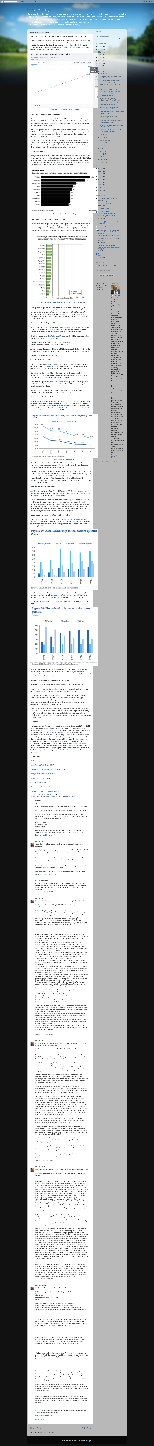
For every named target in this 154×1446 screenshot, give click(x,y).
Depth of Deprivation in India (40, 778)
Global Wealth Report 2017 (66, 327)
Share (98, 31)
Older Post (86, 1428)
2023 (100, 55)
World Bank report (49, 364)
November (103, 134)
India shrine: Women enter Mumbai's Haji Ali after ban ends (109, 202)
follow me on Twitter (117, 39)
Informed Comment (105, 227)
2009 (100, 185)
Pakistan (54, 796)
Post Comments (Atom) (47, 1432)
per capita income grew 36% (46, 132)
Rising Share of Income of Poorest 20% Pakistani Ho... (110, 121)
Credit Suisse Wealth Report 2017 (42, 765)
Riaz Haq (38, 841)
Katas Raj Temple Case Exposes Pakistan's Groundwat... (110, 130)
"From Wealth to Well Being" (58, 382)
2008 (100, 187)
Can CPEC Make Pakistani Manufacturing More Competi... (110, 90)
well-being (51, 366)
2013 (100, 174)
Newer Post (35, 1428)
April (101, 154)
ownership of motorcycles (62, 595)
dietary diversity (62, 684)
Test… (100, 255)
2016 (100, 165)
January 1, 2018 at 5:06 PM (44, 892)
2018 (100, 68)
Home (61, 1428)
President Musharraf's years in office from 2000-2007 (70, 408)
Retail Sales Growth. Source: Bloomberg (64, 214)
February (103, 159)
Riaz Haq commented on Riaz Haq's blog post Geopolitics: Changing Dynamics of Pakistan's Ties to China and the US (109, 237)
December (103, 73)
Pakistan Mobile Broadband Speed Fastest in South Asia (110, 108)
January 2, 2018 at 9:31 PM (44, 1160)
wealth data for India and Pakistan (54, 336)
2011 (100, 179)
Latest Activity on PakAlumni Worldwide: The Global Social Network (108, 231)
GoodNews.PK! (103, 212)
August (102, 143)
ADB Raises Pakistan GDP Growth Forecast (44, 791)
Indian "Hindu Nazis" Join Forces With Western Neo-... (110, 94)
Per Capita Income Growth (67, 796)
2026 (100, 46)
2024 (100, 52)
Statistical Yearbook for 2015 (71, 145)
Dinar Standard (103, 208)
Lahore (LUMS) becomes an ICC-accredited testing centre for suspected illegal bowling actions (108, 215)
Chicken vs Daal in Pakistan (40, 782)
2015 (100, 168)
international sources (59, 43)
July (101, 145)
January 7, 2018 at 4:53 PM (44, 1279)
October (103, 137)
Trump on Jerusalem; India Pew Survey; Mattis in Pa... (109, 117)
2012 (100, 176)
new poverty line (43, 471)
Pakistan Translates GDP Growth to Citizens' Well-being (49, 769)
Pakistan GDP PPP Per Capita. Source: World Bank (64, 109)
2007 (100, 190)
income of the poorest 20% (78, 47)
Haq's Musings (39, 10)
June (102, 148)
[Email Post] (55, 794)
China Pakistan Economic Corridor (42, 787)
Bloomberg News (55, 162)
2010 (100, 182)
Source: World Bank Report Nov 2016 (64, 459)
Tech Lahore (102, 254)
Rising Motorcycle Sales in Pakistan (42, 774)
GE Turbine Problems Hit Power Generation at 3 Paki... (109, 81)
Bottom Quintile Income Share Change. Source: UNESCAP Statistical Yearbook (61, 302)
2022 (100, 57)
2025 (100, 49)
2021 (100, 60)
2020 (100, 63)
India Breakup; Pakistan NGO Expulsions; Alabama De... (109, 103)
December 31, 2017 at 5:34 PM (45, 835)
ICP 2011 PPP (65, 401)
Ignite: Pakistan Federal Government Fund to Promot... (110, 99)
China (38, 796)
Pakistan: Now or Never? (107, 245)
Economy (43, 796)
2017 (100, 71)
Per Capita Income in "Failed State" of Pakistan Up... (111, 77)
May (101, 151)
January (103, 162)
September (104, 140)
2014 (100, 171)
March (102, 156)
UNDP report (36, 491)
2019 (100, 66)
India (49, 796)
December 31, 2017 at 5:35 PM (45, 874)
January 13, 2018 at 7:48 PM (44, 1415)
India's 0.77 (57, 392)
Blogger (88, 1441)
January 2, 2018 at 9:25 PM (44, 1034)
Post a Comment (38, 1419)
